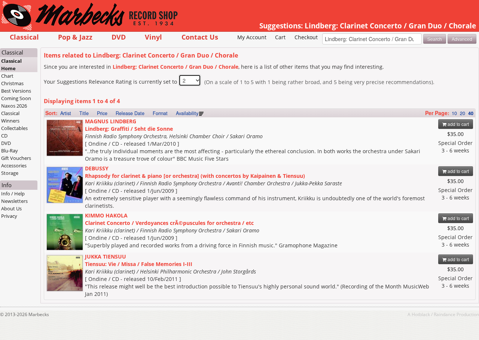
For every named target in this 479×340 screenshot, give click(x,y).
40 (470, 113)
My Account (251, 37)
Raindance (444, 314)
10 (454, 113)
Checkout (306, 37)
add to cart (457, 124)
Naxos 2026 (14, 105)
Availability (187, 113)
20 (462, 113)
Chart (7, 75)
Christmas (12, 83)
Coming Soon (16, 98)
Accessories (14, 165)
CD (4, 135)
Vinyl (153, 36)
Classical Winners (10, 117)
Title (84, 113)
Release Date (130, 113)
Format (160, 113)
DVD (119, 36)
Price (102, 113)
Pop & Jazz (75, 36)
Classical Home (11, 65)
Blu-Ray (9, 150)
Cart (280, 37)
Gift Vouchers (16, 158)
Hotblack (421, 314)
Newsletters (14, 201)
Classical (24, 36)
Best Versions (16, 90)
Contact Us (199, 36)
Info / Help (13, 193)
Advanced (462, 38)
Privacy (9, 216)
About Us (11, 208)
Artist (65, 113)
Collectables (14, 128)
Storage (9, 173)
